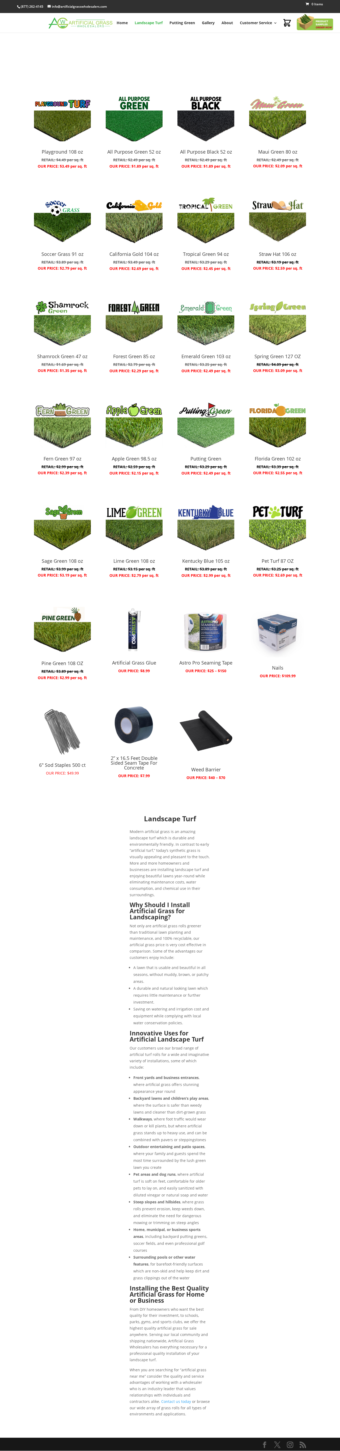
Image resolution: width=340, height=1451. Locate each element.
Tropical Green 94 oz (206, 254)
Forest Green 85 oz (134, 356)
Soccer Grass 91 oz (62, 254)
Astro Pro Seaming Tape (205, 662)
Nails (277, 668)
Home (122, 22)
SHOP (62, 183)
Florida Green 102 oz (278, 458)
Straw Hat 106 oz (277, 254)
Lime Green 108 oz (134, 561)
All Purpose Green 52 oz (134, 152)
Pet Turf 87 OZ (278, 561)
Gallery (208, 22)
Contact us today (176, 1401)
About (227, 22)
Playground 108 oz (62, 152)
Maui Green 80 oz (277, 152)
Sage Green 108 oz (62, 561)
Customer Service (256, 22)
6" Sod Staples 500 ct (62, 765)
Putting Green (182, 22)
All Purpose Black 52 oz (206, 152)
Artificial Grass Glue (134, 662)
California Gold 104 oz (134, 254)
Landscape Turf (149, 22)
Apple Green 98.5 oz (134, 458)
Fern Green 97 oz (62, 458)
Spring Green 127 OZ (277, 356)
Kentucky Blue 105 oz (206, 561)
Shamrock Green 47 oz (62, 356)
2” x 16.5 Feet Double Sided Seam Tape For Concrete (134, 763)
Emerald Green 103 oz (206, 356)
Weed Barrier (206, 769)
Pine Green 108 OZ (62, 663)
